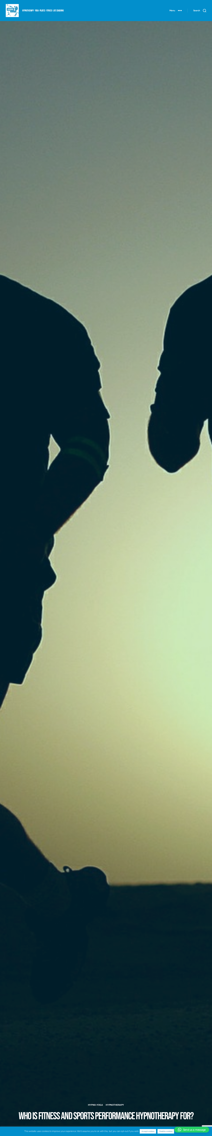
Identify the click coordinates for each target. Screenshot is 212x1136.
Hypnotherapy (115, 1105)
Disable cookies (165, 1131)
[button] (191, 1130)
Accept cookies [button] (147, 1131)
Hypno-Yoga (95, 1105)
